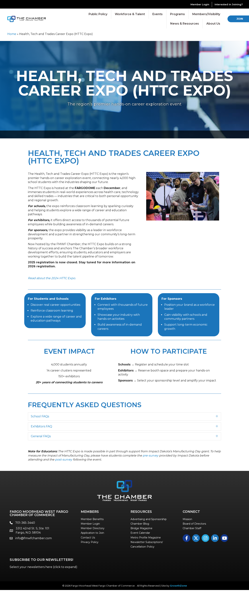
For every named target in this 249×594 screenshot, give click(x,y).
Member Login (199, 4)
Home (11, 34)
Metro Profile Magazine (146, 537)
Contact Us (88, 537)
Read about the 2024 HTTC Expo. (52, 278)
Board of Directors (194, 523)
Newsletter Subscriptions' (147, 542)
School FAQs (40, 416)
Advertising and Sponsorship (149, 519)
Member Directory (92, 528)
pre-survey (150, 455)
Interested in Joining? (229, 4)
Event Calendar (140, 532)
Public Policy (98, 14)
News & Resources (184, 23)
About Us (213, 23)
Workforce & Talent (130, 14)
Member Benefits (92, 519)
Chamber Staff (192, 528)
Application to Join (92, 532)
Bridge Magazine (141, 528)
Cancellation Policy (142, 546)
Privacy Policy (89, 542)
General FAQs (41, 436)
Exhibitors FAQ (41, 426)
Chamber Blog (140, 523)
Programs (177, 14)
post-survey (63, 459)
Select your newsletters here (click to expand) (43, 567)
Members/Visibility (206, 14)
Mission (187, 519)
